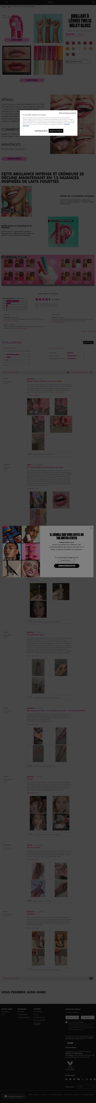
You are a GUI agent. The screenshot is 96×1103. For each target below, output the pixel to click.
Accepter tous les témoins (56, 130)
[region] (48, 123)
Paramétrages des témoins (41, 130)
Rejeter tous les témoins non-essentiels (67, 113)
